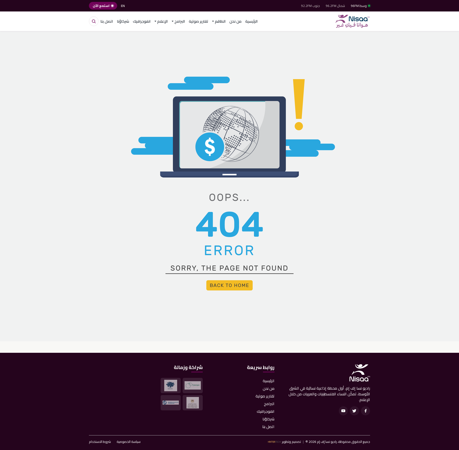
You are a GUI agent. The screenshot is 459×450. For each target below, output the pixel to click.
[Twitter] (354, 410)
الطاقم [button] (220, 21)
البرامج (269, 403)
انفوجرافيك (142, 21)
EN (123, 5)
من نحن (235, 21)
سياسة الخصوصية (129, 441)
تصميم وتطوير (291, 441)
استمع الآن (101, 6)
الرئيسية (251, 21)
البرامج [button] (180, 21)
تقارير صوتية (198, 21)
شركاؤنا (123, 21)
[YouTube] (343, 410)
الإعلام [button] (162, 21)
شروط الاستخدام (100, 441)
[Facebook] (365, 410)
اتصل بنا (106, 21)
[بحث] (93, 21)
